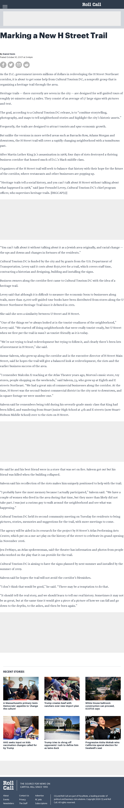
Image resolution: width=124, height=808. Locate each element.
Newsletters (8, 803)
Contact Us (24, 795)
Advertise (39, 795)
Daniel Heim (9, 54)
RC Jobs (38, 799)
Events (6, 799)
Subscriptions (41, 803)
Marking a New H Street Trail (54, 36)
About (6, 795)
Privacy (22, 799)
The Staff (23, 803)
